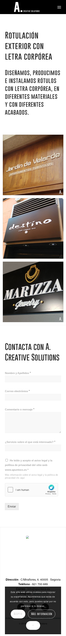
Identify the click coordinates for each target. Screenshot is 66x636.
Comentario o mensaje (19, 409)
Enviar (12, 506)
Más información (41, 614)
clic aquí (20, 478)
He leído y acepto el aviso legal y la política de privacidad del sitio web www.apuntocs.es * (28, 465)
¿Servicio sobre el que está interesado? (30, 441)
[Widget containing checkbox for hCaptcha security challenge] (31, 489)
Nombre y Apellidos (18, 373)
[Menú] (59, 7)
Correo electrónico (17, 391)
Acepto (18, 614)
